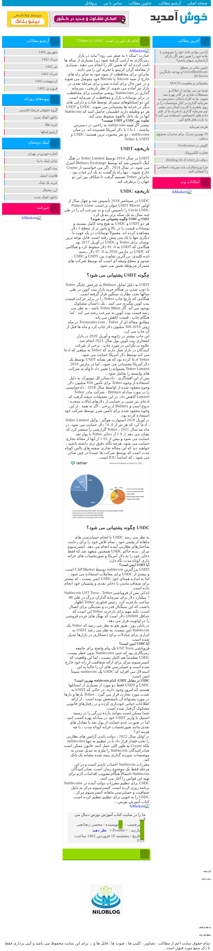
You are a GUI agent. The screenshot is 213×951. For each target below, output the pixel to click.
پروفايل (91, 3)
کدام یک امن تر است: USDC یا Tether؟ (108, 41)
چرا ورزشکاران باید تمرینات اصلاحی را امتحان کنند (182, 169)
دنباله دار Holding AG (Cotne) (187, 160)
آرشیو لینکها (49, 132)
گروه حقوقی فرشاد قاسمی (38, 110)
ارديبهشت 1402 (46, 81)
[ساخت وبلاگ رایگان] (68, 26)
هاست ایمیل (48, 175)
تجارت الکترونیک (196, 153)
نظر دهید (99, 830)
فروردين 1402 (47, 88)
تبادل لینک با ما (47, 161)
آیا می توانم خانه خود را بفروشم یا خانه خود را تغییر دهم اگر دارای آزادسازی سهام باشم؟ (184, 56)
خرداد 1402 (49, 74)
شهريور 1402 (48, 52)
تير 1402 (51, 66)
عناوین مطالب (140, 3)
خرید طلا (51, 125)
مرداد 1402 (49, 59)
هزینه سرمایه (198, 127)
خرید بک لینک (48, 183)
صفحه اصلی (197, 3)
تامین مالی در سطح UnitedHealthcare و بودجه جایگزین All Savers (183, 72)
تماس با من (112, 3)
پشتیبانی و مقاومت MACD (189, 83)
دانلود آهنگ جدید (45, 117)
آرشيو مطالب (169, 3)
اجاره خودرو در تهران (42, 154)
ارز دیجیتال (49, 190)
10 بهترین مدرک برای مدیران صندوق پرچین (182, 136)
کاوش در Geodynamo (193, 145)
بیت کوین (50, 168)
